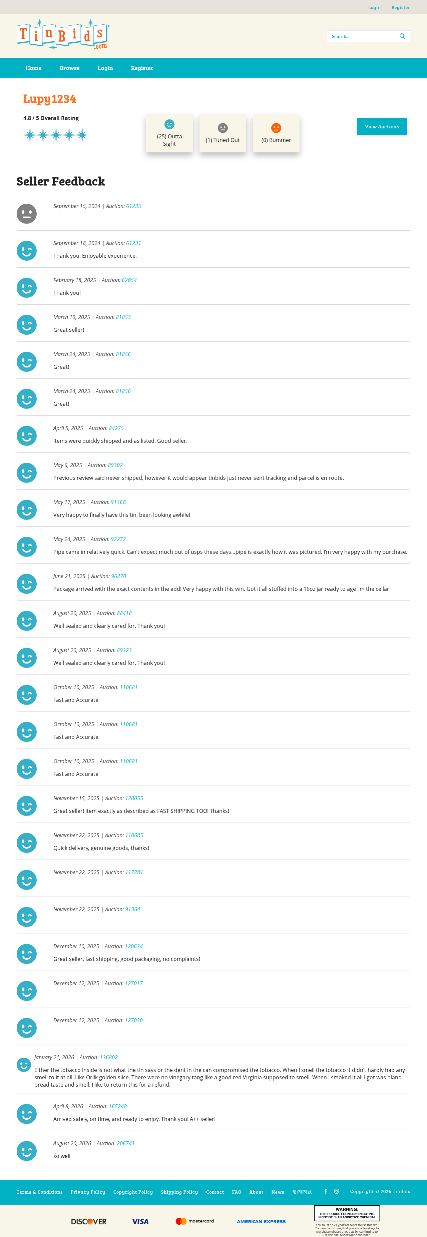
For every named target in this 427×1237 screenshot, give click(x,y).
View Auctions (382, 126)
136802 (109, 1057)
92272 (118, 539)
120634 (134, 946)
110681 (129, 687)
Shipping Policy (179, 1192)
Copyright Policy (133, 1192)
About (257, 1192)
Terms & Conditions (40, 1192)
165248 (118, 1106)
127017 (134, 983)
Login (374, 7)
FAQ (237, 1192)
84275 (116, 428)
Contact (215, 1192)
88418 (124, 613)
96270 (118, 576)
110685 (134, 835)
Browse (70, 68)
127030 (134, 1020)
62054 (129, 280)
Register (401, 7)
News (278, 1192)
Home (34, 68)
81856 (123, 354)
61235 (133, 206)
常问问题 (302, 1192)
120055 (134, 798)
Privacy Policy (88, 1192)
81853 (123, 317)
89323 (124, 650)
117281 (134, 872)
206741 (126, 1143)
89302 (115, 465)
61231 (133, 243)
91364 (132, 909)
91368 (118, 502)
